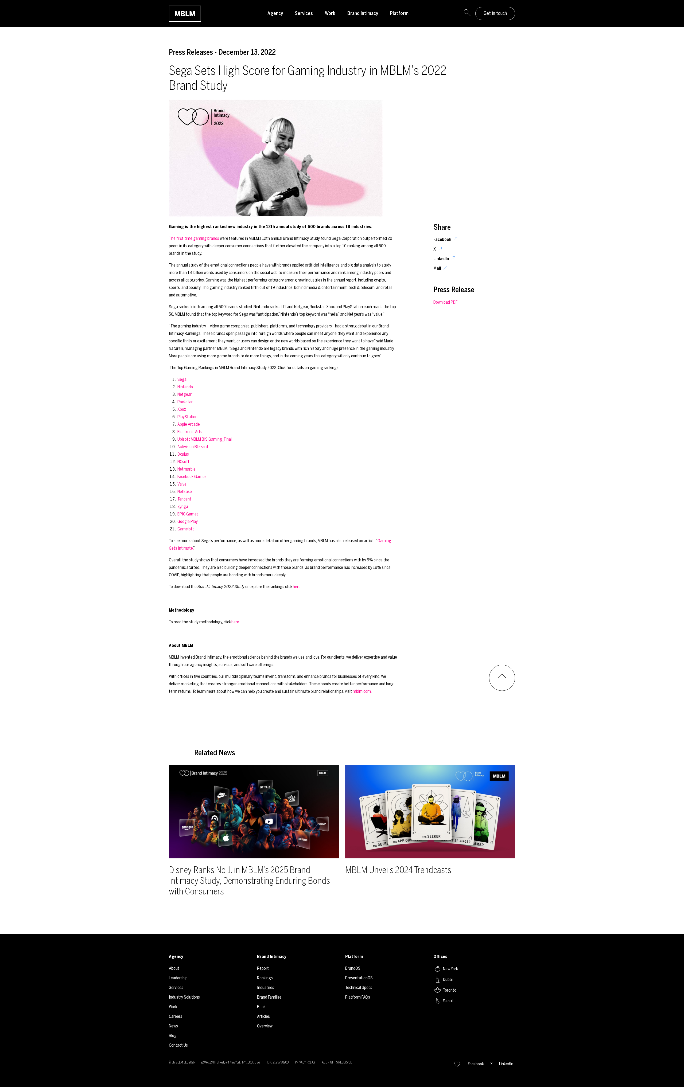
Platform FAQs (357, 997)
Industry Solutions (184, 997)
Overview (265, 1026)
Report (263, 968)
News (173, 1026)
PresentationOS (359, 977)
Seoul (448, 1000)
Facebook (442, 239)
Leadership (178, 977)
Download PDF (445, 302)
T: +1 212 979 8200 (277, 1062)
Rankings (265, 977)
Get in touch (495, 13)
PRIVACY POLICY (305, 1062)
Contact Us (178, 1045)
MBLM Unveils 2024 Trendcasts (398, 870)
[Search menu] (467, 14)
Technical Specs (358, 987)
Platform (399, 13)
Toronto (449, 990)
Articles (263, 1016)
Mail (437, 268)
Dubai (448, 979)
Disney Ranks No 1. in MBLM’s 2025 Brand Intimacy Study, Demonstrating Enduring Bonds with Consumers (249, 881)
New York (450, 968)
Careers (175, 1016)
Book (261, 1006)
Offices (440, 956)
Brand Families (269, 997)
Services (304, 13)
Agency (275, 13)
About (174, 968)
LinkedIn (441, 258)
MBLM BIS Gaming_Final (211, 439)
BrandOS (352, 968)
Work (330, 13)
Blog (173, 1035)
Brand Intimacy (362, 13)
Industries (265, 987)
